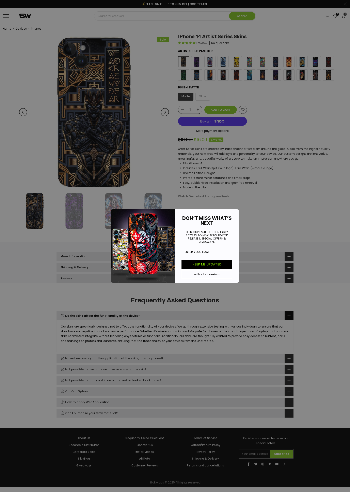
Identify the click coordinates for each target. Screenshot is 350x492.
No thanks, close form (207, 274)
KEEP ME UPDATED (207, 264)
